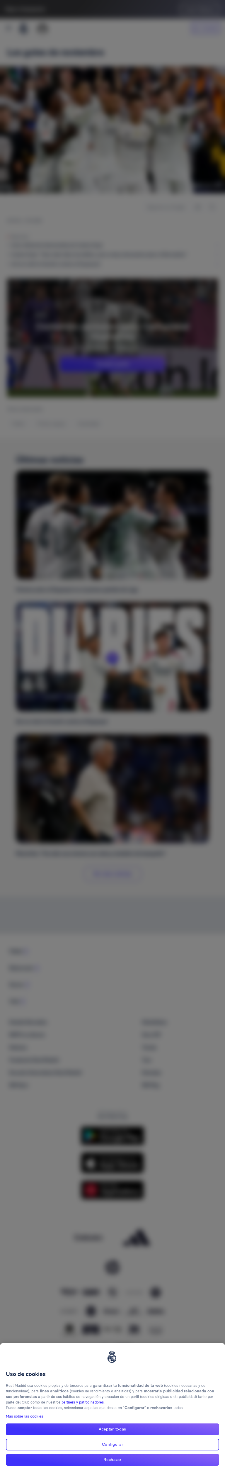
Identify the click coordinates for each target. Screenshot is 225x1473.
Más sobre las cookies (24, 1416)
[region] (112, 1408)
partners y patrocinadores (83, 1402)
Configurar (112, 1444)
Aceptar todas (112, 1429)
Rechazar (112, 1459)
